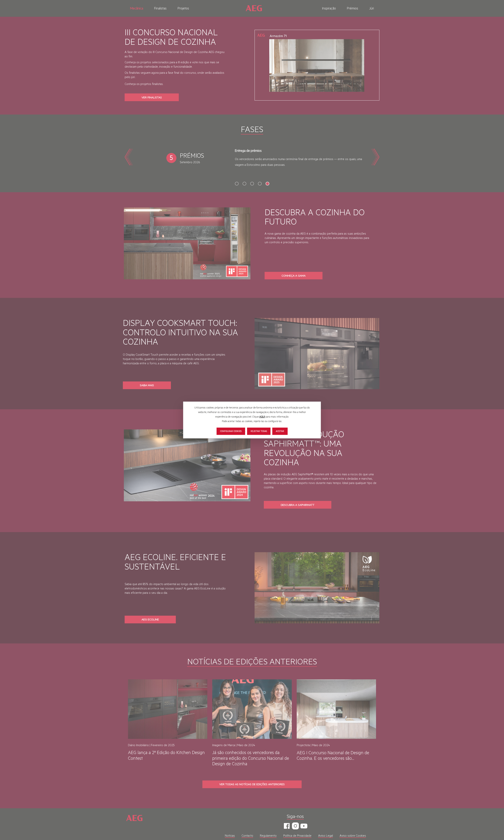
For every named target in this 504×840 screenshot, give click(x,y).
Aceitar (280, 431)
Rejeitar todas (259, 431)
